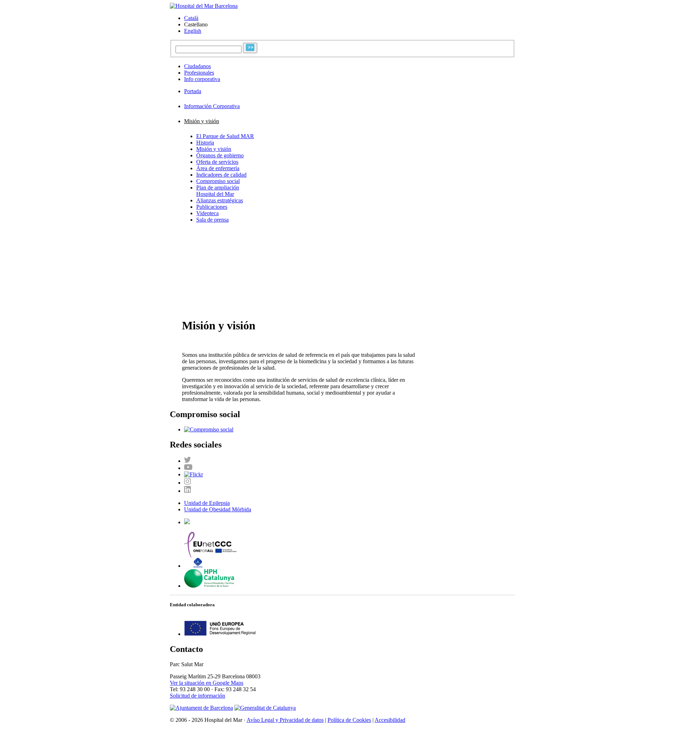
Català (191, 18)
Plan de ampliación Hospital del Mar (217, 190)
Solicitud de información (197, 696)
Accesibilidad (390, 720)
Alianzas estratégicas (219, 200)
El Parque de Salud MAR (225, 136)
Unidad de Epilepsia (207, 503)
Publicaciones (211, 207)
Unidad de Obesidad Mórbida (217, 509)
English (192, 31)
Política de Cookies (349, 720)
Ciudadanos (197, 66)
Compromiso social (218, 181)
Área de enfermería (217, 168)
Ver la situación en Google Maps (206, 683)
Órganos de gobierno (220, 155)
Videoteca (207, 213)
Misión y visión (213, 149)
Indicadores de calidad (221, 175)
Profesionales (199, 73)
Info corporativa (202, 79)
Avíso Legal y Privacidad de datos (285, 720)
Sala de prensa (212, 220)
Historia (205, 143)
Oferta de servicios (217, 162)
